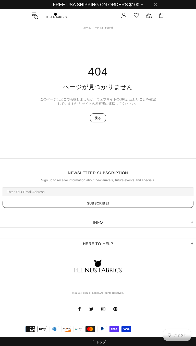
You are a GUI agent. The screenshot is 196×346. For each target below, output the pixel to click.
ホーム (87, 27)
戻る (97, 118)
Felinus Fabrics (55, 15)
